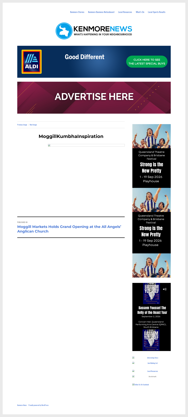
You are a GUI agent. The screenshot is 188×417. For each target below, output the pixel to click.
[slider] (154, 349)
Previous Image (22, 124)
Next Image (33, 124)
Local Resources (125, 12)
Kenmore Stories (77, 12)
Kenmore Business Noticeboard (101, 12)
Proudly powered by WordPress (39, 405)
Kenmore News (22, 405)
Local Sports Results (156, 12)
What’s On (140, 12)
